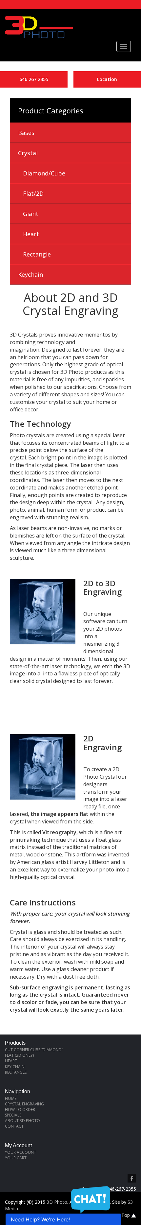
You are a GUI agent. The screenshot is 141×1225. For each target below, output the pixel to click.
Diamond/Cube (44, 173)
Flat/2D (33, 193)
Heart (31, 234)
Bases (26, 133)
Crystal (28, 153)
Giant (30, 214)
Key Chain (15, 1066)
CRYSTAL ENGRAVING (24, 1104)
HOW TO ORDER (20, 1109)
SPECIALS (13, 1115)
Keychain (30, 274)
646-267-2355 (121, 1189)
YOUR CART (16, 1158)
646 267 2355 (33, 79)
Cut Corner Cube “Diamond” (34, 1049)
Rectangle (37, 254)
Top (126, 1215)
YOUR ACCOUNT (20, 1152)
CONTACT (14, 1126)
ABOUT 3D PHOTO (22, 1120)
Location (107, 79)
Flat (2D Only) (19, 1055)
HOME (10, 1098)
